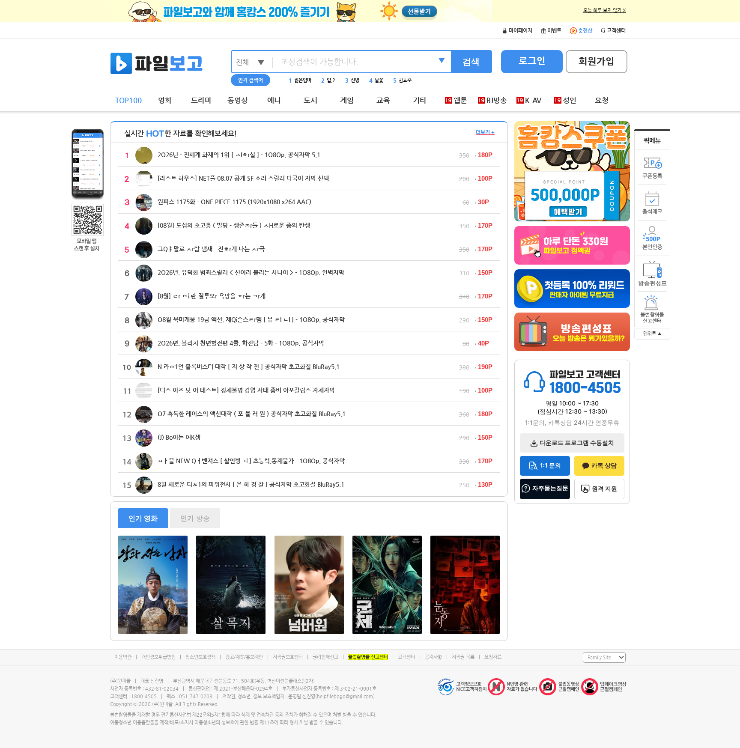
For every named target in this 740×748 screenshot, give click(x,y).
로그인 (532, 60)
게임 (347, 100)
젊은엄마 (300, 80)
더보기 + (485, 132)
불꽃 (376, 80)
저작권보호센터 (288, 657)
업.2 (328, 80)
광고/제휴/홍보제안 (244, 657)
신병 (352, 80)
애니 (274, 100)
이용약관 (122, 657)
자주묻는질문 (550, 488)
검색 (471, 61)
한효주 (402, 80)
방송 (195, 518)
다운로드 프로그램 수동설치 (577, 442)
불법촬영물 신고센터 (368, 657)
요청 (602, 100)
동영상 (237, 100)
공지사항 (433, 657)
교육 (383, 100)
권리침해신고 (325, 657)
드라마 (201, 100)
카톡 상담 (604, 465)
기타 (420, 100)
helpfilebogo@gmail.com (345, 696)
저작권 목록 (463, 657)
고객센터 (406, 657)
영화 (165, 100)
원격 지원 (604, 488)
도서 (310, 100)
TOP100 (128, 100)
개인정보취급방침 (158, 657)
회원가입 (597, 61)
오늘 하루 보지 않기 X (604, 10)
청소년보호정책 (200, 657)
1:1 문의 (550, 465)
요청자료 (492, 657)
